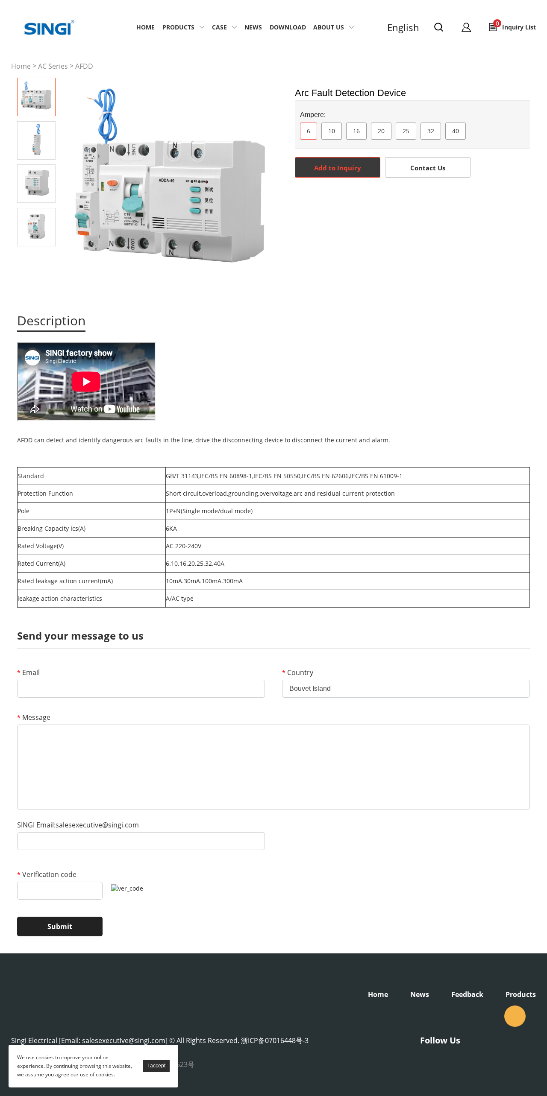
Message (33, 717)
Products (178, 27)
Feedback (467, 994)
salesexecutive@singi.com (515, 1016)
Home (145, 27)
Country (297, 672)
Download (288, 27)
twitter (396, 201)
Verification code (46, 874)
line (373, 201)
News (253, 27)
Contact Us (427, 168)
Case (219, 27)
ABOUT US (328, 27)
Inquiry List (516, 25)
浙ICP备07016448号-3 (275, 1040)
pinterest (442, 201)
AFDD (84, 66)
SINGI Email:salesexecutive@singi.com (78, 825)
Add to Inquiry (337, 168)
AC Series (53, 66)
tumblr (465, 201)
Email (28, 672)
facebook (350, 201)
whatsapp (419, 201)
